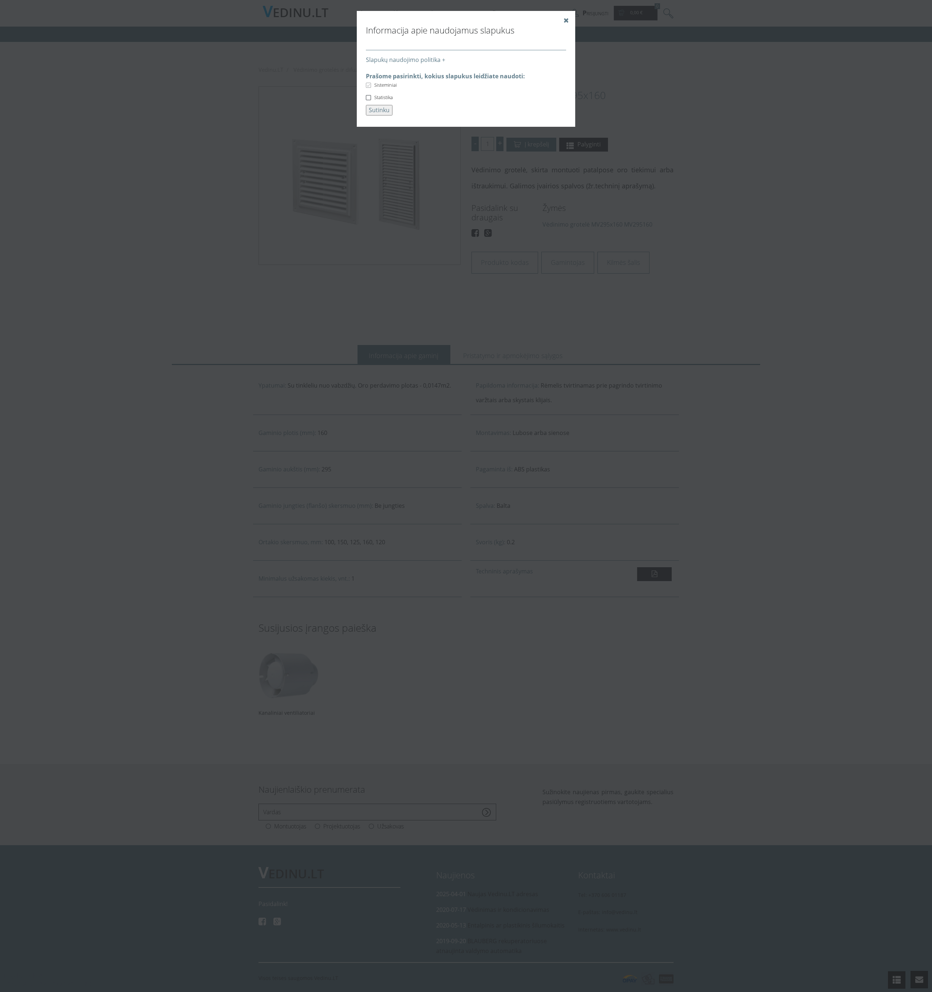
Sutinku (379, 110)
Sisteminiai (385, 85)
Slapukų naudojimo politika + (405, 60)
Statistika (383, 97)
